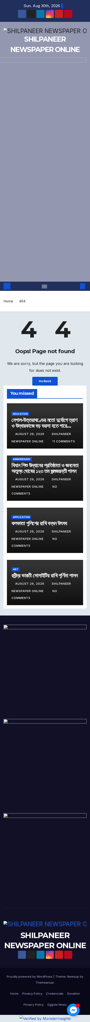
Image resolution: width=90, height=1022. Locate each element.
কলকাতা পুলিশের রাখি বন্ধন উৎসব (39, 523)
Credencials (54, 993)
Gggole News (57, 1004)
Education (20, 413)
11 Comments (63, 441)
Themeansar (45, 982)
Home (8, 301)
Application (21, 517)
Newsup (73, 976)
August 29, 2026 (30, 434)
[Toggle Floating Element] (73, 1010)
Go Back (45, 381)
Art (15, 569)
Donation (73, 993)
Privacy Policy (32, 993)
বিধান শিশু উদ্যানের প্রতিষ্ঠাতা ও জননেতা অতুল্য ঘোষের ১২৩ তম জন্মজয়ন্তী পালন (45, 468)
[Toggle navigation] (44, 286)
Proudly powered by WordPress (30, 976)
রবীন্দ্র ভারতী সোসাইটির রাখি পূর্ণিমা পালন (45, 575)
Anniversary (21, 459)
